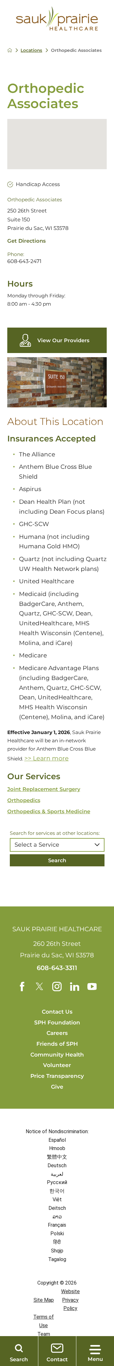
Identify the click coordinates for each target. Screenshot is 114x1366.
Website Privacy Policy (70, 1300)
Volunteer (57, 1065)
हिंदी (57, 1242)
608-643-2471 (24, 261)
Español (57, 1140)
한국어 (57, 1191)
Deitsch (57, 1208)
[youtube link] (92, 986)
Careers (57, 1033)
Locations (31, 50)
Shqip (57, 1251)
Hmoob (57, 1148)
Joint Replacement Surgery (43, 789)
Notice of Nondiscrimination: (57, 1131)
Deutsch (57, 1165)
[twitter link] (39, 986)
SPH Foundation (57, 1022)
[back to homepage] (9, 50)
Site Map (44, 1300)
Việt (57, 1199)
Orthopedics (23, 800)
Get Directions (26, 241)
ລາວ (57, 1217)
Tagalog (57, 1259)
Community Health (57, 1054)
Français (57, 1225)
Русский (57, 1182)
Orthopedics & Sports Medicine (48, 811)
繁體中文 (57, 1157)
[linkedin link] (74, 986)
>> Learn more (46, 758)
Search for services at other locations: (55, 833)
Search (57, 860)
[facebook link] (22, 986)
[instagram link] (57, 986)
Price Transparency (57, 1075)
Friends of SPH (57, 1043)
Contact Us (57, 1011)
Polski (57, 1234)
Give (57, 1086)
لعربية (57, 1174)
